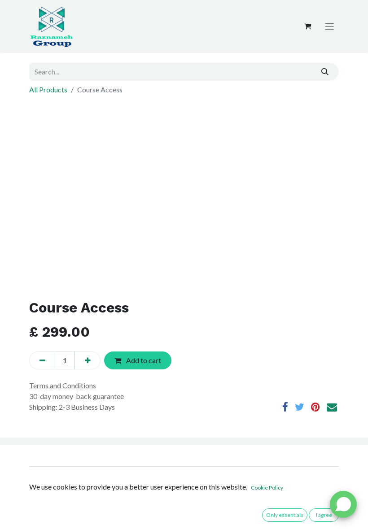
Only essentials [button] (284, 515)
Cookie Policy (267, 487)
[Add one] (87, 360)
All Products (48, 89)
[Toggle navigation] (329, 26)
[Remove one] (42, 360)
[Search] (325, 72)
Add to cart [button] (143, 360)
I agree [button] (324, 515)
